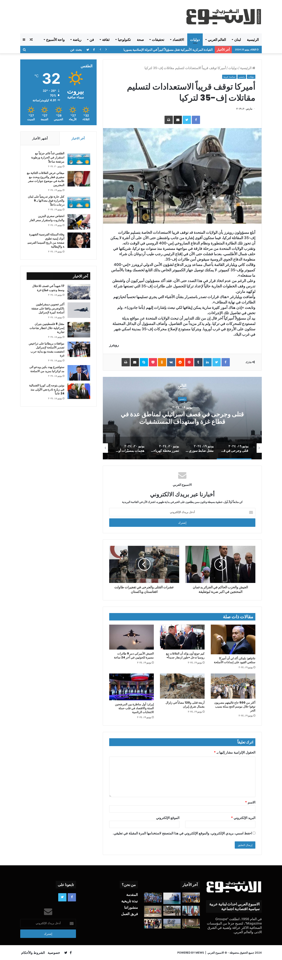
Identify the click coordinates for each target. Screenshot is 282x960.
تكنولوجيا (124, 40)
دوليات (195, 40)
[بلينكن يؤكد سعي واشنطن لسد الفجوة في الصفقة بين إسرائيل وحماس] (191, 911)
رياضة (77, 40)
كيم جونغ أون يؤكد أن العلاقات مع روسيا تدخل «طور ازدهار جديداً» (185, 655)
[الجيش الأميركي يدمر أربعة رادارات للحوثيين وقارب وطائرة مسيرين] (172, 898)
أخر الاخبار (78, 138)
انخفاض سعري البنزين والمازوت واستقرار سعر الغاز (47, 218)
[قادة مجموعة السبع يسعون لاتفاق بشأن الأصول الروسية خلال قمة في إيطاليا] (153, 911)
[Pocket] (153, 362)
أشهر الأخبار (40, 138)
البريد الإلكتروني (243, 818)
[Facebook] (196, 120)
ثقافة (106, 40)
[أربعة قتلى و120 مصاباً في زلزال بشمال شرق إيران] (182, 686)
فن (92, 40)
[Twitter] (187, 120)
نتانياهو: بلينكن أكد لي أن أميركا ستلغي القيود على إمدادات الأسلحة (234, 660)
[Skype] (144, 362)
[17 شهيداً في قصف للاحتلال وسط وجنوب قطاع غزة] (79, 292)
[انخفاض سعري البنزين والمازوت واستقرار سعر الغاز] (79, 222)
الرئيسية (253, 40)
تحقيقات (158, 40)
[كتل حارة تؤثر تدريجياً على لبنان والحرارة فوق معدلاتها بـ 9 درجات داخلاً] (79, 202)
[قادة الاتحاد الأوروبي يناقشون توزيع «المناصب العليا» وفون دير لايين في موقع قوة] (191, 897)
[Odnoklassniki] (162, 362)
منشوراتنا (131, 907)
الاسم (250, 802)
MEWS (200, 952)
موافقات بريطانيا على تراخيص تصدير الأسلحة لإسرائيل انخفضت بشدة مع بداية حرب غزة (46, 349)
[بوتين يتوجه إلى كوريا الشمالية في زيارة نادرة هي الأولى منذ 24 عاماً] (79, 391)
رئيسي (242, 76)
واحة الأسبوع (55, 40)
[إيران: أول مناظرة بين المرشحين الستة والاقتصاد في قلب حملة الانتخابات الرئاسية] (131, 686)
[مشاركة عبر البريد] (178, 120)
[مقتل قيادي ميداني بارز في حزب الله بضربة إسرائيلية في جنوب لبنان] (172, 924)
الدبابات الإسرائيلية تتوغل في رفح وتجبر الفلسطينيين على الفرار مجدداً (168, 50)
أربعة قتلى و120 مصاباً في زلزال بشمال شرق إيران (185, 705)
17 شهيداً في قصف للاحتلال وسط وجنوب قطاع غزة (48, 288)
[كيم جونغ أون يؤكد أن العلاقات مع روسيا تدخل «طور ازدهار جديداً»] (182, 637)
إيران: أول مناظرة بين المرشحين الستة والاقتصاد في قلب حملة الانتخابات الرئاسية (134, 708)
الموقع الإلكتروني (167, 818)
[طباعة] (169, 120)
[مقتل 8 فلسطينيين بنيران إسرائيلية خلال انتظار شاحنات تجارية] (79, 329)
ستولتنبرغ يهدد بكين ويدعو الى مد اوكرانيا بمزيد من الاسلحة (46, 369)
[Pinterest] (189, 362)
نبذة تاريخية (129, 901)
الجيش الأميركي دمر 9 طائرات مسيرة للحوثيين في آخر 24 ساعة (134, 655)
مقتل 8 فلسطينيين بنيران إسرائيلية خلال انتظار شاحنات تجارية (47, 328)
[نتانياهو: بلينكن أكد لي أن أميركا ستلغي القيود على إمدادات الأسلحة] (233, 639)
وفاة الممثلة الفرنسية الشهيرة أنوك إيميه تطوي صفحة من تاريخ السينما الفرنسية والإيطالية (46, 240)
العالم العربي (217, 40)
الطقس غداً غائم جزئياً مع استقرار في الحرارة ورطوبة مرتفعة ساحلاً (47, 157)
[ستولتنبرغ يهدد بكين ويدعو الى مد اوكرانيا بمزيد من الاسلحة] (79, 373)
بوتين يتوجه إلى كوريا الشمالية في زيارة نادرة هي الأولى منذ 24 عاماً (46, 389)
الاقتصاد (178, 40)
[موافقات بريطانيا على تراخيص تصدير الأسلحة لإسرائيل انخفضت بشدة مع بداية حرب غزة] (79, 349)
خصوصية (54, 953)
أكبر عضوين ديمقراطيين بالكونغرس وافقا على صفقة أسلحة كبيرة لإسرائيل (47, 308)
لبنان (237, 40)
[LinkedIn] (207, 362)
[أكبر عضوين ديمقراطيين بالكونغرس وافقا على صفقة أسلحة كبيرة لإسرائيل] (79, 310)
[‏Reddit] (180, 362)
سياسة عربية (229, 76)
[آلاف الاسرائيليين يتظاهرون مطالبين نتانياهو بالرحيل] (153, 897)
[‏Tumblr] (198, 362)
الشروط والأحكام (33, 953)
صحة (140, 40)
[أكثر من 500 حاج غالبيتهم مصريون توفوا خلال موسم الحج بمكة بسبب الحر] (233, 686)
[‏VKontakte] (171, 362)
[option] (182, 418)
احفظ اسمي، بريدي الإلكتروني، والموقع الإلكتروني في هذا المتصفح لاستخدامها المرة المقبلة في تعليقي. (182, 833)
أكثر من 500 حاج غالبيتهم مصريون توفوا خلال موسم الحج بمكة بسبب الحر (234, 706)
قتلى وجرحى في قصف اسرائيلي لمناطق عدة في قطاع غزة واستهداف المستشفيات (182, 418)
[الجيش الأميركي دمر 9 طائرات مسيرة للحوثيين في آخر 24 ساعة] (131, 637)
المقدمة (132, 895)
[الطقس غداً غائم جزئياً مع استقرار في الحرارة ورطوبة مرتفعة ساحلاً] (79, 159)
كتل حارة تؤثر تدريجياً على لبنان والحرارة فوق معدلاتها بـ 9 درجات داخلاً (46, 201)
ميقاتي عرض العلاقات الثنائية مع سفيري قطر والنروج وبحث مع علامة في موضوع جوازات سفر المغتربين (45, 179)
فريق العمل (129, 914)
